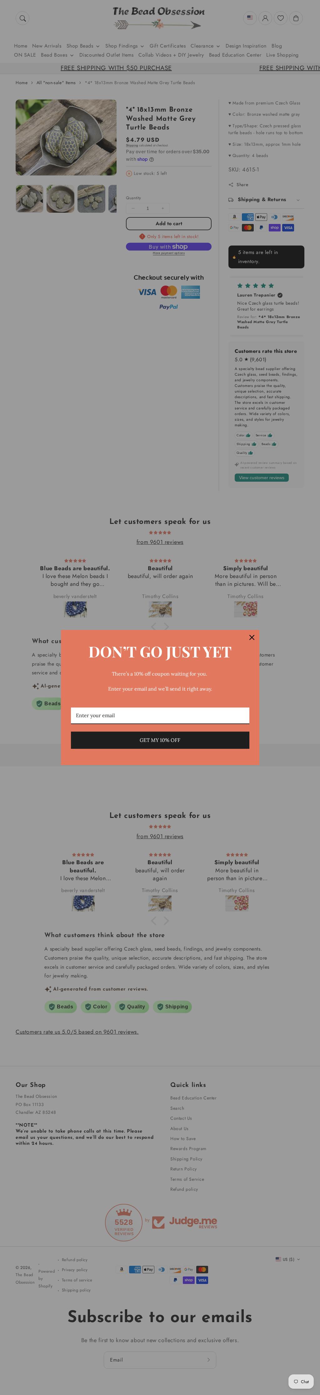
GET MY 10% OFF (160, 740)
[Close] (251, 637)
